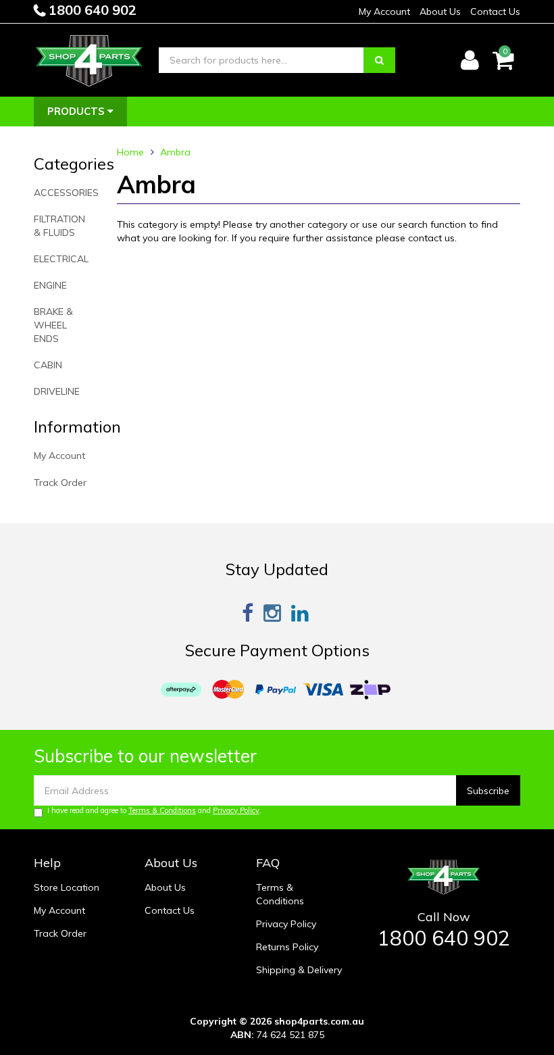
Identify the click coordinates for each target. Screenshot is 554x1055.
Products (77, 111)
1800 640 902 (90, 9)
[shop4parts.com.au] (89, 59)
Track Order (60, 482)
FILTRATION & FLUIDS (59, 226)
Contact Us (495, 11)
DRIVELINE (57, 391)
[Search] (379, 60)
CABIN (48, 365)
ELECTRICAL (61, 259)
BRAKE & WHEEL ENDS (53, 325)
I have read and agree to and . (154, 810)
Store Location (66, 887)
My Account (384, 11)
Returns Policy (287, 947)
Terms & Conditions (162, 810)
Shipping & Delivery (299, 970)
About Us (440, 11)
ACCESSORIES (66, 193)
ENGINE (50, 285)
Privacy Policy (236, 810)
